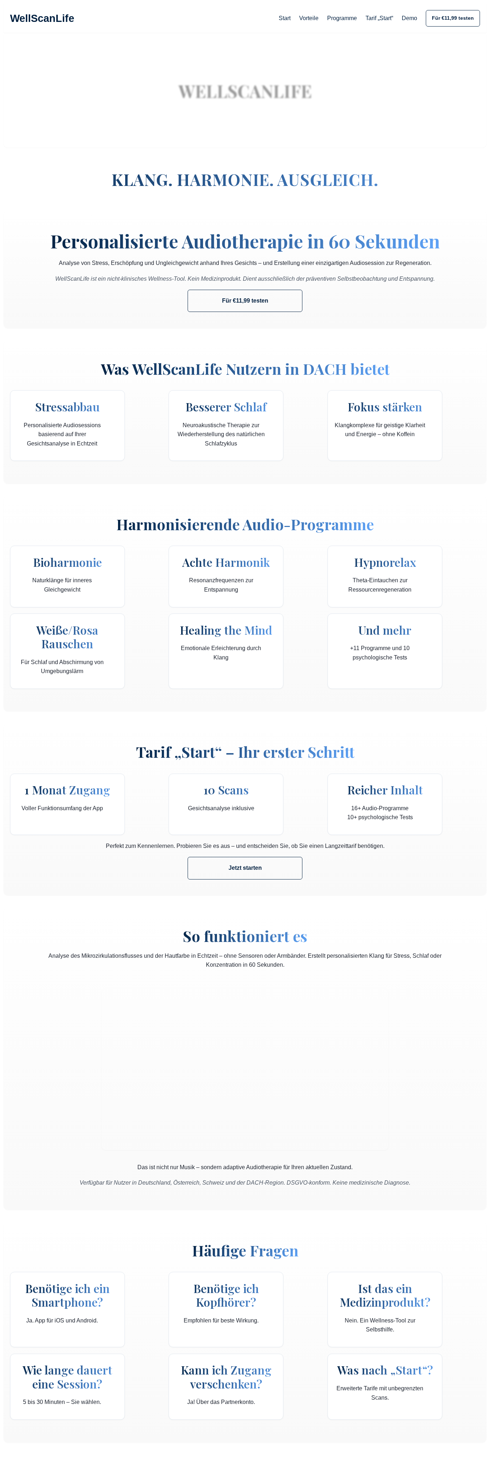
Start (285, 18)
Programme (342, 18)
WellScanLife (42, 18)
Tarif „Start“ (379, 18)
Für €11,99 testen (453, 18)
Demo (409, 18)
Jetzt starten (245, 868)
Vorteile (309, 18)
